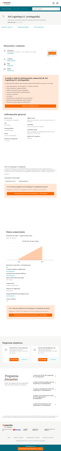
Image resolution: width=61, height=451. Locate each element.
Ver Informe (14, 359)
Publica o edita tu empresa (49, 430)
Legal (8, 437)
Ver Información (10, 271)
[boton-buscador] (58, 9)
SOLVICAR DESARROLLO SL (46, 348)
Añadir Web (10, 65)
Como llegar (10, 53)
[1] (8, 22)
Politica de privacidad (48, 437)
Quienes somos (25, 430)
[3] (11, 22)
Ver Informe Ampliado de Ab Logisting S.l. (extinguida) (30, 193)
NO (7, 267)
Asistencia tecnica (10, 181)
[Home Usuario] (53, 3)
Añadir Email (10, 70)
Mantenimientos (23, 181)
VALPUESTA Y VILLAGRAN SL (18, 348)
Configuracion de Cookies (33, 437)
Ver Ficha (24, 359)
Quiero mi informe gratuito (30, 106)
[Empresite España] (7, 3)
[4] (13, 22)
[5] (15, 22)
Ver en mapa (52, 53)
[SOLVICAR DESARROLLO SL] (34, 349)
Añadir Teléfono (11, 60)
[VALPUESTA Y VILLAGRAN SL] (6, 349)
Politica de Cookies (18, 437)
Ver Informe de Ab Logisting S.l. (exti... (30, 448)
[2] (10, 22)
